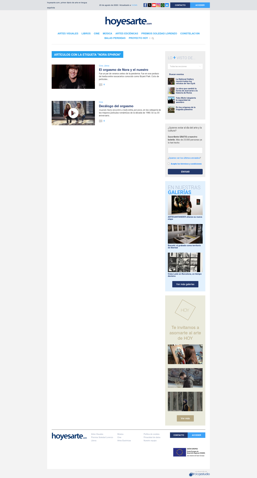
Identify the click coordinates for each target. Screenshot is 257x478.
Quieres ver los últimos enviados (184, 158)
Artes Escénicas (124, 440)
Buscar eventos (176, 74)
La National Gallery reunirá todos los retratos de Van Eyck (185, 81)
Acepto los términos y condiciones (186, 164)
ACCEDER (200, 5)
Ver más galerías (185, 284)
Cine (101, 65)
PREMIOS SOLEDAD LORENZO (159, 33)
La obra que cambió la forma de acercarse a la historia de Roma (187, 90)
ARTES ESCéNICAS (126, 33)
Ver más (185, 418)
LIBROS (86, 33)
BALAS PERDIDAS (115, 38)
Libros (106, 65)
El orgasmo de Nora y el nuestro (123, 69)
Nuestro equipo (150, 440)
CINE (97, 33)
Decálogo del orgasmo (116, 106)
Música (120, 434)
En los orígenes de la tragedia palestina (185, 108)
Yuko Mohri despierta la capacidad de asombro (186, 100)
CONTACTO (180, 5)
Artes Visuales (97, 434)
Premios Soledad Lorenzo (102, 437)
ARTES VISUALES (68, 33)
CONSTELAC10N (190, 33)
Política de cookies (151, 434)
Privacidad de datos (152, 437)
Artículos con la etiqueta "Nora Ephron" (87, 54)
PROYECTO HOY (138, 38)
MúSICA (107, 33)
